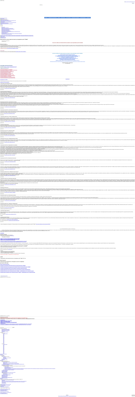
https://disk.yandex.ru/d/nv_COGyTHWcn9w (10, 127)
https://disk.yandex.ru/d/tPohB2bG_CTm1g (10, 184)
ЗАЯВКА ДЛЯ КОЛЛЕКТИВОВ (5, 321)
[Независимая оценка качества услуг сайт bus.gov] (6, 23)
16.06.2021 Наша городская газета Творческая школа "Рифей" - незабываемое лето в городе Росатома (17, 272)
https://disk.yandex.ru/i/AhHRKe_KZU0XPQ (12, 48)
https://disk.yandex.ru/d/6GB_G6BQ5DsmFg (12, 219)
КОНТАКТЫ (88, 17)
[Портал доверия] (2, 36)
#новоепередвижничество (61, 61)
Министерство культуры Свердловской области (7, 28)
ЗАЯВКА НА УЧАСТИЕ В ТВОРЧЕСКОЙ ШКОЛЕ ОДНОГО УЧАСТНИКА (10, 238)
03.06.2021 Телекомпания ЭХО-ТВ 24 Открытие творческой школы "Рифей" (13, 265)
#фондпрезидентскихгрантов (53, 61)
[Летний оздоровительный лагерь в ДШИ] (5, 384)
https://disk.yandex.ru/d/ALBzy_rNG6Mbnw (10, 192)
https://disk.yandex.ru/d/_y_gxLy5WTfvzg (10, 121)
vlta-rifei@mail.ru (12, 235)
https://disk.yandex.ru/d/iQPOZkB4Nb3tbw (10, 200)
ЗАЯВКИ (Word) (2, 323)
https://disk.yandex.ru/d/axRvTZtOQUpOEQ (13, 220)
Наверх (133, 395)
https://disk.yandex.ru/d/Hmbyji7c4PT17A (11, 214)
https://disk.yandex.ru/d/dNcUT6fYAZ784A (10, 88)
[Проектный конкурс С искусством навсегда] (5, 21)
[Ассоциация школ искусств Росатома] (5, 385)
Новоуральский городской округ (6, 30)
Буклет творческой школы (4, 264)
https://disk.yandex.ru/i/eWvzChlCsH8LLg (21, 51)
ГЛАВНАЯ (46, 17)
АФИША (59, 17)
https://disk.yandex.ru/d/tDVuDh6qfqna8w (10, 97)
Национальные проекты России (5, 29)
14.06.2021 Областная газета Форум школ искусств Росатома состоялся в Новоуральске (15, 269)
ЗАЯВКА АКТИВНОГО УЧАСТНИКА (6, 320)
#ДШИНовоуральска (74, 61)
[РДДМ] (1, 24)
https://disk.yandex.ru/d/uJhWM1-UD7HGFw (9, 113)
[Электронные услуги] (3, 37)
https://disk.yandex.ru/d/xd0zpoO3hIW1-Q (9, 207)
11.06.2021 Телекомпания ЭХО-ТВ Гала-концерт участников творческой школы (13, 268)
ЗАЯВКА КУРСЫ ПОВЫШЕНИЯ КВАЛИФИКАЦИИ (8, 322)
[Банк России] (2, 386)
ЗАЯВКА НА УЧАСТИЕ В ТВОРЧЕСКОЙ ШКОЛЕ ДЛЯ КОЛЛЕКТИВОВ (9, 239)
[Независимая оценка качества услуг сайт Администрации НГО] (8, 22)
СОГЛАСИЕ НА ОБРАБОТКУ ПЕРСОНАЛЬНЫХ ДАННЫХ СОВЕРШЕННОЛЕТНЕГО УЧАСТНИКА (15, 324)
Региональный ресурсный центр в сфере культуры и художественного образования (12, 33)
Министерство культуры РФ (5, 27)
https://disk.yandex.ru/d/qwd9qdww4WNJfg (10, 161)
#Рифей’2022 (78, 61)
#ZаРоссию (83, 61)
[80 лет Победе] (2, 18)
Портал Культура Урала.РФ (5, 32)
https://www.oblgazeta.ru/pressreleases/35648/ (43, 224)
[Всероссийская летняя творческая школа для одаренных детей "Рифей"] (8, 20)
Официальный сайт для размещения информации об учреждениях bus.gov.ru (11, 31)
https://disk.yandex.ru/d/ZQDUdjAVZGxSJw (10, 175)
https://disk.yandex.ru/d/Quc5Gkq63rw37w (10, 135)
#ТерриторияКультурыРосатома (68, 61)
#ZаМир (81, 61)
